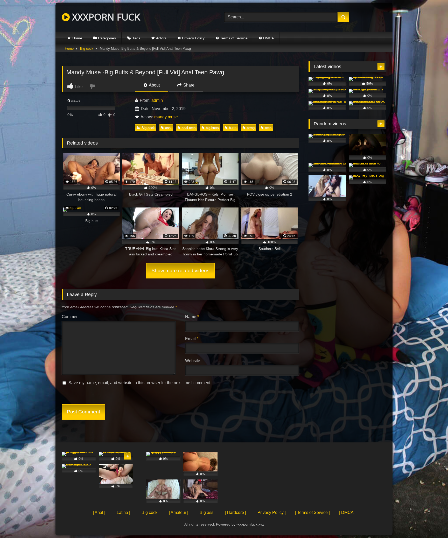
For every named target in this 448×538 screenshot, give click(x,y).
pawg (251, 128)
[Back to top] (432, 523)
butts (232, 128)
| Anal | (99, 512)
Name (192, 316)
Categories (107, 38)
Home (77, 38)
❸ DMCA (266, 38)
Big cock (86, 49)
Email (191, 338)
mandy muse (166, 117)
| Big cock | (149, 512)
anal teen (188, 128)
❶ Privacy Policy (191, 38)
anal (168, 128)
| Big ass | (206, 512)
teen (268, 128)
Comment (71, 316)
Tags (136, 38)
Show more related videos (180, 270)
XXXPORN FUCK (105, 17)
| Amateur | (178, 512)
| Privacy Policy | (270, 512)
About (154, 85)
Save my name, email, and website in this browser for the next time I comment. (139, 383)
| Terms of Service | (312, 512)
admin (157, 100)
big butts (212, 128)
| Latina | (122, 512)
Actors (161, 38)
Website (192, 360)
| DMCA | (347, 512)
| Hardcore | (235, 512)
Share (188, 85)
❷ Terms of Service (232, 38)
